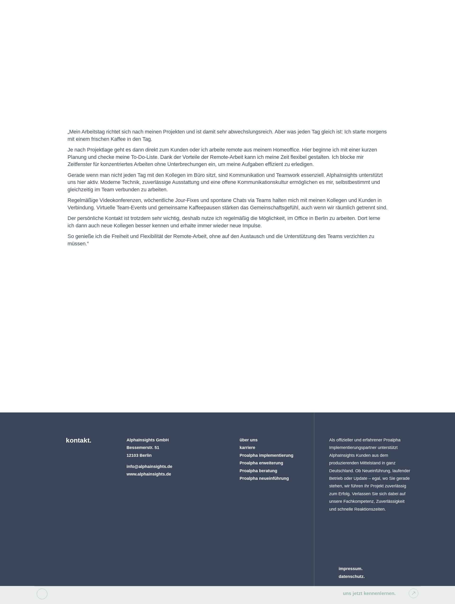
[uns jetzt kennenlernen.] (413, 593)
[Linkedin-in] (42, 594)
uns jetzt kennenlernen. (369, 593)
